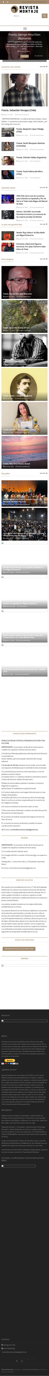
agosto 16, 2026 (23, 161)
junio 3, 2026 (8, 538)
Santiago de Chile (9, 1345)
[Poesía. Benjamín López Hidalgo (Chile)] (7, 132)
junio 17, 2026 (9, 504)
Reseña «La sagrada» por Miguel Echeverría (20, 603)
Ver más (24, 56)
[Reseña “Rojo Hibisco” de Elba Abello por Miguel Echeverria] (7, 235)
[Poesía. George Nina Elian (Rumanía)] (24, 282)
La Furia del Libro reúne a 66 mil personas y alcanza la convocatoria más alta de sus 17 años (24, 534)
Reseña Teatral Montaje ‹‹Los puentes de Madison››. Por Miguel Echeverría (23, 568)
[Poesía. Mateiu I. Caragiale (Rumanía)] (24, 384)
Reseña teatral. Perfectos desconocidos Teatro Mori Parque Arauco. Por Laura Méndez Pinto (23, 636)
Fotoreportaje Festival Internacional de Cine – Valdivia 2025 (24, 670)
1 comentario (23, 606)
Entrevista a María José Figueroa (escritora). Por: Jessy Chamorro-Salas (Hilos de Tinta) (31, 246)
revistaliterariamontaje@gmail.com (14, 1352)
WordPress (35, 1369)
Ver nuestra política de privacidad (19, 949)
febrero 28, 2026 (9, 606)
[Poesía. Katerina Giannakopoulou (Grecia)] (24, 418)
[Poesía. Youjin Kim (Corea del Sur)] (24, 316)
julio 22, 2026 (8, 398)
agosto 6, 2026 (9, 364)
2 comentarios (35, 178)
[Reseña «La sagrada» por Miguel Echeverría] (24, 592)
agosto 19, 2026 (23, 253)
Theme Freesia (26, 1369)
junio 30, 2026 (9, 466)
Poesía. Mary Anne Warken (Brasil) (16, 464)
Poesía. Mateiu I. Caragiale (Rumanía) (17, 396)
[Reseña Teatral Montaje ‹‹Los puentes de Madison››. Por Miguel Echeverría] (24, 558)
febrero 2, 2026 (9, 640)
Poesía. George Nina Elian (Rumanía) (24, 36)
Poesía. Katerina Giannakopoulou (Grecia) (19, 429)
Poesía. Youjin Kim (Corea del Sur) (16, 328)
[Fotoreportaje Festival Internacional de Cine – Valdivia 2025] (24, 660)
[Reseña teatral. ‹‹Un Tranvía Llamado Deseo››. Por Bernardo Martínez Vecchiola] (24, 493)
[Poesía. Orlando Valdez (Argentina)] (7, 160)
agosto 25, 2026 (23, 207)
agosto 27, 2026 (8, 114)
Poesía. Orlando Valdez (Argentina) (31, 157)
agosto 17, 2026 (23, 149)
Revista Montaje (7, 1369)
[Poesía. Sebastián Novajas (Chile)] (24, 90)
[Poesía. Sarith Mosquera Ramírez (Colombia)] (7, 146)
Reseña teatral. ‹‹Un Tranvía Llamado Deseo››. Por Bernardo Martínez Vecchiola (22, 500)
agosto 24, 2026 (24, 51)
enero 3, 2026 (8, 674)
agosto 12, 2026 (23, 178)
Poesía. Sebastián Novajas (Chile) (18, 110)
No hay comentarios (22, 114)
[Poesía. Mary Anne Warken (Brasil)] (24, 452)
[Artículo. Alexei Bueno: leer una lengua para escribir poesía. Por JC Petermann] (24, 350)
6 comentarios (35, 161)
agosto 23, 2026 (23, 239)
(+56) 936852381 (9, 1348)
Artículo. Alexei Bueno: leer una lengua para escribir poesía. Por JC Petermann (23, 360)
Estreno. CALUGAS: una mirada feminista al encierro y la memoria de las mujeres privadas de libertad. (31, 214)
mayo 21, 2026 (9, 572)
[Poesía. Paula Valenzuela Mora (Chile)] (7, 174)
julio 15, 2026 (8, 432)
